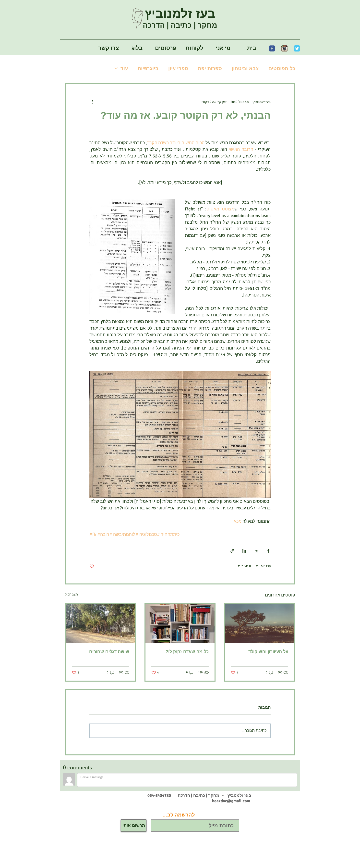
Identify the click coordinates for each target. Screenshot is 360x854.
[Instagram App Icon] (284, 48)
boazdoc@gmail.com (231, 800)
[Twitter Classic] (297, 48)
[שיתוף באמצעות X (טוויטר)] (256, 551)
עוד (124, 68)
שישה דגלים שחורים (109, 651)
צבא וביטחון (245, 68)
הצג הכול (71, 594)
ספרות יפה (210, 68)
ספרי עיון (178, 68)
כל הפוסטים (281, 68)
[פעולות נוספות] (92, 102)
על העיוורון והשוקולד (268, 651)
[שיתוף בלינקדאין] (244, 551)
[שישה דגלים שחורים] (100, 623)
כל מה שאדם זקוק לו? (187, 651)
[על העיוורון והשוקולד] (259, 623)
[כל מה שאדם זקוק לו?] (180, 623)
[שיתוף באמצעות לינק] (232, 551)
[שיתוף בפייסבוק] (268, 551)
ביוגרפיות (148, 68)
